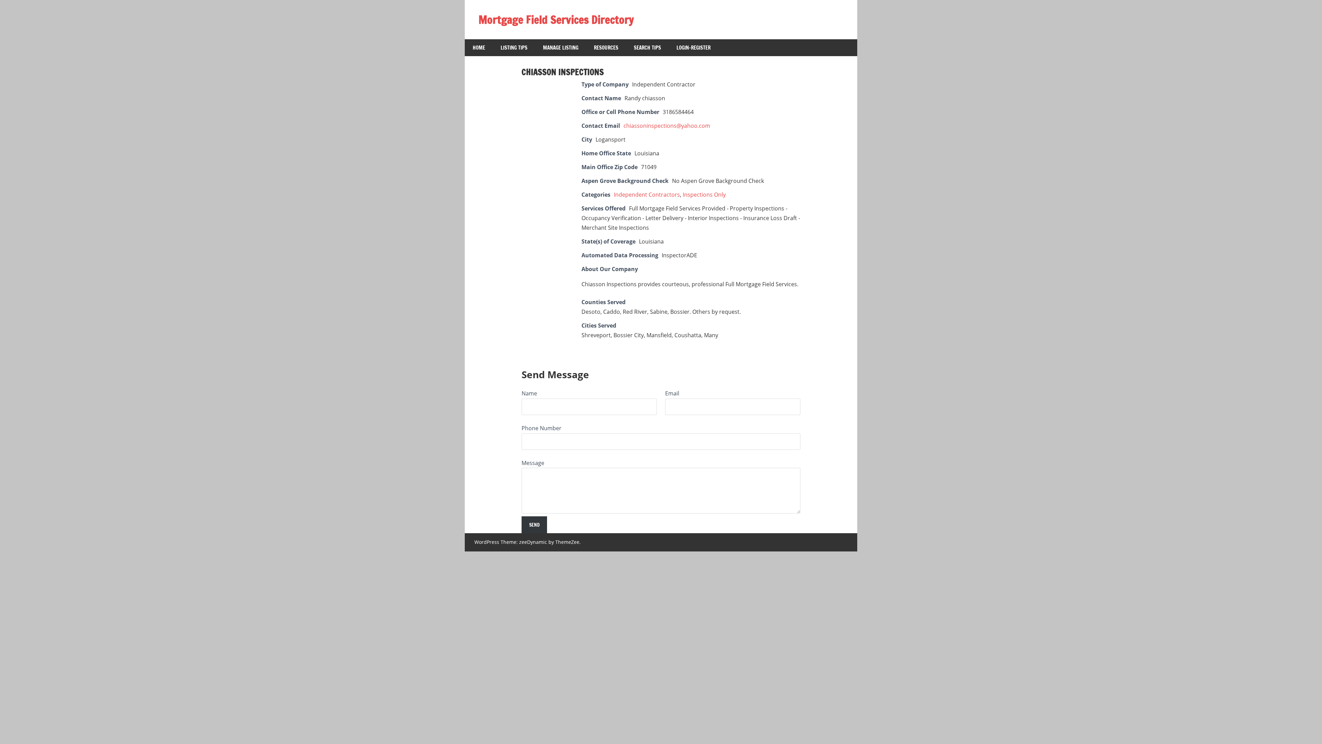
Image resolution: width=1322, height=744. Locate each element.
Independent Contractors (647, 194)
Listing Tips (514, 47)
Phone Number (542, 428)
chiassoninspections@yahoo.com (666, 126)
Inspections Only (704, 194)
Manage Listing (560, 47)
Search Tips (647, 47)
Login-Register (693, 47)
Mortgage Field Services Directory (556, 20)
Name (529, 393)
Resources (606, 47)
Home (479, 47)
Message (533, 463)
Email (672, 393)
